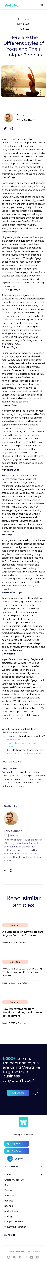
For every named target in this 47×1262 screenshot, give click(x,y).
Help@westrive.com (23, 1134)
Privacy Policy (33, 1252)
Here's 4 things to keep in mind (24, 753)
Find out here (14, 739)
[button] (42, 5)
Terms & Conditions (16, 1252)
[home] (10, 5)
